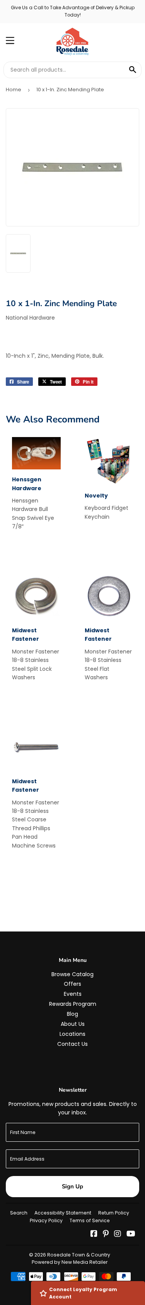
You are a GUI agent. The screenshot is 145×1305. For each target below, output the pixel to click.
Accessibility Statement (62, 1213)
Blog (72, 1014)
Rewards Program (72, 1004)
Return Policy (113, 1213)
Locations (72, 1034)
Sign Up (72, 1186)
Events (73, 994)
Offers (72, 984)
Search (18, 1213)
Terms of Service (90, 1220)
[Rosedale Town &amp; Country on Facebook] (93, 1234)
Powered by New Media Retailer (69, 1262)
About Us (73, 1024)
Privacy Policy (46, 1220)
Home (13, 89)
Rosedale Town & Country (78, 1254)
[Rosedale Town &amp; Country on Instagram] (117, 1234)
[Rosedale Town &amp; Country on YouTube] (130, 1234)
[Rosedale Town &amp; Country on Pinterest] (106, 1234)
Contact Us (72, 1044)
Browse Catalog (72, 974)
